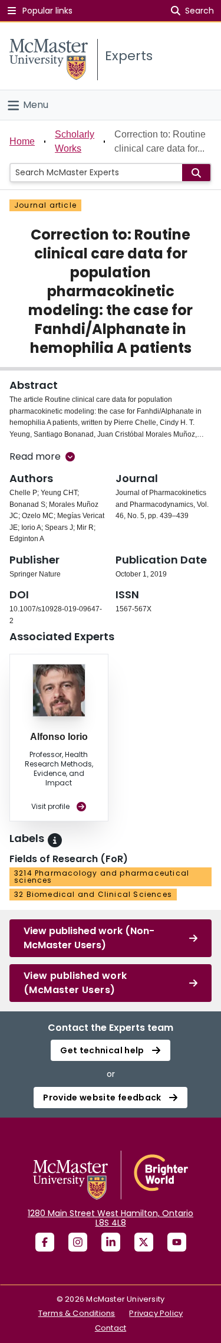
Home (22, 141)
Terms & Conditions (77, 1313)
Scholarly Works (74, 141)
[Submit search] (196, 172)
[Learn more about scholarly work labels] (55, 840)
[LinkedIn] (110, 1242)
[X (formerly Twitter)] (143, 1242)
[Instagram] (77, 1242)
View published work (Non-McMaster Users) (89, 938)
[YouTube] (176, 1242)
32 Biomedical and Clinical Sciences (93, 894)
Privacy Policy (156, 1313)
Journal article (45, 205)
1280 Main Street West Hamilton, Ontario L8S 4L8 (110, 1217)
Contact (110, 1328)
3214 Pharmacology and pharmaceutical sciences (101, 876)
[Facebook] (44, 1242)
